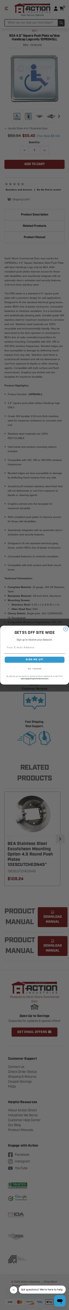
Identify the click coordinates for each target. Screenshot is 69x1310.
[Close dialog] (66, 629)
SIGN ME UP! (34, 659)
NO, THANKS (34, 669)
